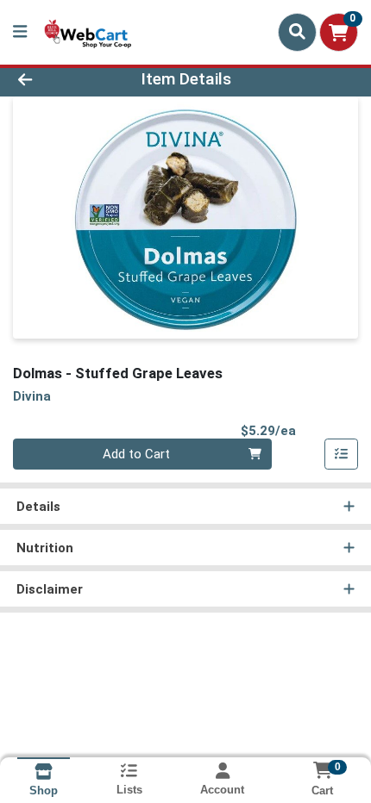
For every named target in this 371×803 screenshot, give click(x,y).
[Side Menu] (20, 32)
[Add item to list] (341, 454)
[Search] (297, 32)
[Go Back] (56, 79)
